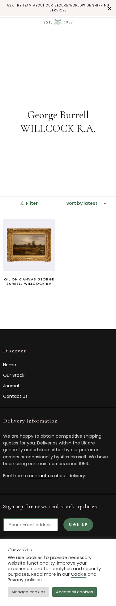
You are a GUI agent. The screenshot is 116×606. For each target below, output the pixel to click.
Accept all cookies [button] (74, 592)
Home (9, 365)
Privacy (16, 580)
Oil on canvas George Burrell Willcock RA (29, 281)
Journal (11, 386)
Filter (32, 203)
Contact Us (15, 396)
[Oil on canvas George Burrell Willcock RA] (29, 245)
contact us (41, 476)
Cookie (78, 574)
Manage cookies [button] (28, 592)
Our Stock (13, 375)
